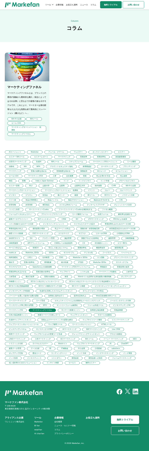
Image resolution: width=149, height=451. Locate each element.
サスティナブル (122, 262)
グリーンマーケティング (123, 257)
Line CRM (116, 329)
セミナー (121, 152)
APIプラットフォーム (36, 243)
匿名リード (37, 353)
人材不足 (129, 272)
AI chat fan (39, 433)
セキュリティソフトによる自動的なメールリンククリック (77, 301)
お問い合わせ (133, 5)
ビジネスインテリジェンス (53, 224)
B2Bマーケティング (16, 334)
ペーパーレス (126, 253)
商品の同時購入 (32, 200)
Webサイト (62, 344)
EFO (45, 305)
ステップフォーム (76, 162)
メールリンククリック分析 (120, 301)
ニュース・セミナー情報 (65, 425)
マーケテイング (64, 157)
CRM (64, 219)
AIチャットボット (45, 219)
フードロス (106, 253)
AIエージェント (15, 152)
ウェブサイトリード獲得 (92, 320)
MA (25, 166)
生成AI (38, 162)
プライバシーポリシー (64, 433)
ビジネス (12, 195)
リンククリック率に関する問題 (21, 305)
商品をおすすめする (101, 200)
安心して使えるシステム (58, 248)
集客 (66, 277)
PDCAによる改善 (120, 219)
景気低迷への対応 (95, 358)
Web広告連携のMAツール (106, 296)
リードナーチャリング (17, 301)
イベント (91, 190)
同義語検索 (118, 310)
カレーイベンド (126, 190)
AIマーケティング (69, 329)
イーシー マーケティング (113, 339)
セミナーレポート (41, 157)
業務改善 (83, 171)
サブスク (82, 233)
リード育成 (40, 301)
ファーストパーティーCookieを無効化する (75, 209)
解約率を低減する (125, 214)
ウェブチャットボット (79, 315)
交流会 (45, 195)
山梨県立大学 (79, 186)
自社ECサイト (14, 238)
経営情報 (12, 205)
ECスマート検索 (78, 286)
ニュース (84, 5)
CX (83, 243)
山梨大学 (45, 186)
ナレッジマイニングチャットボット (86, 334)
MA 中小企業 (131, 186)
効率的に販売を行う (56, 296)
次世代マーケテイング (17, 162)
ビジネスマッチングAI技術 (19, 291)
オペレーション (122, 171)
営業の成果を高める (39, 171)
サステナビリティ (16, 267)
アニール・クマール (56, 152)
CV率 (114, 186)
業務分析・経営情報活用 (90, 229)
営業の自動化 (49, 277)
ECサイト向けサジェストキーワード (45, 281)
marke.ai (12, 253)
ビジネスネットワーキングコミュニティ (110, 286)
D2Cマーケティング (41, 233)
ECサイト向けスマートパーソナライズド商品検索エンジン (92, 281)
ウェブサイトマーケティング (88, 344)
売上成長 (123, 176)
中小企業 (81, 348)
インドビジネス (85, 181)
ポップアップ (126, 277)
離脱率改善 (100, 248)
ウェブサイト (65, 272)
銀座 (76, 195)
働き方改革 (30, 277)
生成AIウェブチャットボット (20, 320)
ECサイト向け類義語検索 (19, 286)
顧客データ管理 (15, 348)
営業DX (36, 248)
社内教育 (45, 257)
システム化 (84, 272)
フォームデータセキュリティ (20, 214)
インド (66, 181)
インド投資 (13, 358)
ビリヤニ (29, 195)
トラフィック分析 (16, 344)
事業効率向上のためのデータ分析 (118, 224)
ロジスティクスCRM (44, 329)
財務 (24, 181)
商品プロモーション (76, 200)
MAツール (55, 162)
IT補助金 (64, 348)
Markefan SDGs (99, 262)
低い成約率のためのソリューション (23, 363)
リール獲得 (131, 162)
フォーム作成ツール (95, 305)
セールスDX (13, 176)
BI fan (37, 425)
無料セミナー (91, 363)
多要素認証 (87, 166)
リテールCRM (101, 233)
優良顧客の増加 (39, 229)
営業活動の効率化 (43, 272)
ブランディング (129, 166)
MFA (38, 166)
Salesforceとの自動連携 (42, 267)
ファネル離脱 (107, 209)
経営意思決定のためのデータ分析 (122, 229)
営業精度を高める (63, 171)
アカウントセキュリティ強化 (61, 166)
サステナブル (69, 253)
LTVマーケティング (96, 219)
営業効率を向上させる (17, 272)
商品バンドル (53, 200)
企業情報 (59, 5)
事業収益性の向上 (16, 229)
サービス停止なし (16, 248)
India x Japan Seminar (45, 181)
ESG (61, 257)
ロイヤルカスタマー (40, 344)
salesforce (116, 348)
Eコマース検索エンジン (71, 310)
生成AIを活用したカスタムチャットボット (56, 291)
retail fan (38, 430)
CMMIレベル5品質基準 (63, 243)
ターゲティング (107, 166)
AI (110, 344)
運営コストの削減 (16, 233)
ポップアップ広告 (16, 353)
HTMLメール (106, 324)
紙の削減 (64, 262)
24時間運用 (13, 243)
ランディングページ (59, 353)
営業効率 (83, 157)
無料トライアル (111, 5)
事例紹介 (103, 267)
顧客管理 (111, 238)
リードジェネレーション (81, 324)
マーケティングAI (16, 310)
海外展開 (98, 186)
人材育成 (12, 277)
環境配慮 (47, 262)
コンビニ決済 (14, 209)
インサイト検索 (53, 363)
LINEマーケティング (17, 339)
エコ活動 (100, 257)
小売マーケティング (43, 339)
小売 (121, 200)
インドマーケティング (104, 353)
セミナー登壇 (14, 186)
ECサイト (108, 195)
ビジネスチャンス (34, 358)
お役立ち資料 (72, 5)
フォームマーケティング (121, 358)
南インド (61, 195)
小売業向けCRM (123, 233)
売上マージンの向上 (62, 229)
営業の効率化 (29, 262)
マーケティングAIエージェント (105, 162)
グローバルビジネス (127, 181)
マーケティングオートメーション (22, 190)
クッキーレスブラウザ (95, 205)
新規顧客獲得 (120, 157)
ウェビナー (78, 152)
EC (77, 219)
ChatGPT (125, 344)
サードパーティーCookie (39, 209)
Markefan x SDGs (80, 257)
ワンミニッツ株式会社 (14, 422)
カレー (107, 190)
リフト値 (12, 200)
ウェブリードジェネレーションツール (24, 324)
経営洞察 (29, 205)
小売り (30, 257)
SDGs (51, 253)
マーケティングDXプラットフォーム (76, 267)
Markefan (34, 152)
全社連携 (69, 176)
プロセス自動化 (116, 334)
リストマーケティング (120, 320)
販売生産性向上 (80, 296)
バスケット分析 (128, 195)
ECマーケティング (68, 339)
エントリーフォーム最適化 (67, 305)
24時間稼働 (129, 238)
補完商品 (45, 205)
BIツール (91, 195)
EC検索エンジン (101, 243)
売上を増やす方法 (103, 176)
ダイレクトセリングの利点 (93, 291)
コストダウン (56, 358)
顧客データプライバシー (18, 219)
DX (31, 238)
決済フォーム (103, 214)
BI (50, 348)
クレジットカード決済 (123, 205)
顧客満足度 (119, 248)
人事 (54, 176)
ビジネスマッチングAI (122, 305)
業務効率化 (82, 248)
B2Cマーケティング (94, 329)
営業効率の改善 (123, 267)
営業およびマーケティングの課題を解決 (57, 320)
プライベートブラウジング (51, 214)
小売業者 (98, 348)
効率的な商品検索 (97, 310)
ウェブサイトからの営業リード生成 (48, 334)
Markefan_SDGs (32, 253)
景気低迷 (75, 358)
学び (31, 186)
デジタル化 (88, 253)
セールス (72, 363)
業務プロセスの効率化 (90, 238)
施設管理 (67, 238)
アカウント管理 (48, 238)
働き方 (11, 262)
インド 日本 (81, 353)
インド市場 (104, 181)
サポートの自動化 (105, 315)
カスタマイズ (63, 233)
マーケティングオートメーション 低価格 (61, 190)
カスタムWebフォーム (68, 205)
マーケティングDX (35, 176)
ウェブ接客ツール (55, 324)
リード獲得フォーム (80, 214)
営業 (85, 176)
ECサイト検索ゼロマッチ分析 (50, 286)
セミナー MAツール (16, 157)
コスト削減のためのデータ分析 (21, 224)
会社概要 (58, 422)
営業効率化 (101, 157)
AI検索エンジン (15, 281)
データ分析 (35, 348)
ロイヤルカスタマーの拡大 (84, 224)
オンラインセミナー (100, 152)
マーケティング (15, 171)
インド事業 (127, 353)
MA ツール (89, 339)
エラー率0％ (122, 243)
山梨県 (62, 186)
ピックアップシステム (17, 329)
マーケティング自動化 (107, 272)
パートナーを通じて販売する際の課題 (24, 296)
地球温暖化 (13, 257)
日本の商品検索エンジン (18, 315)
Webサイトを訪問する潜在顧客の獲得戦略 (94, 277)
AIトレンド (101, 171)
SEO (135, 339)
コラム (93, 5)
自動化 (11, 166)
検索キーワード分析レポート (49, 315)
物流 (10, 181)
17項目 (80, 262)
